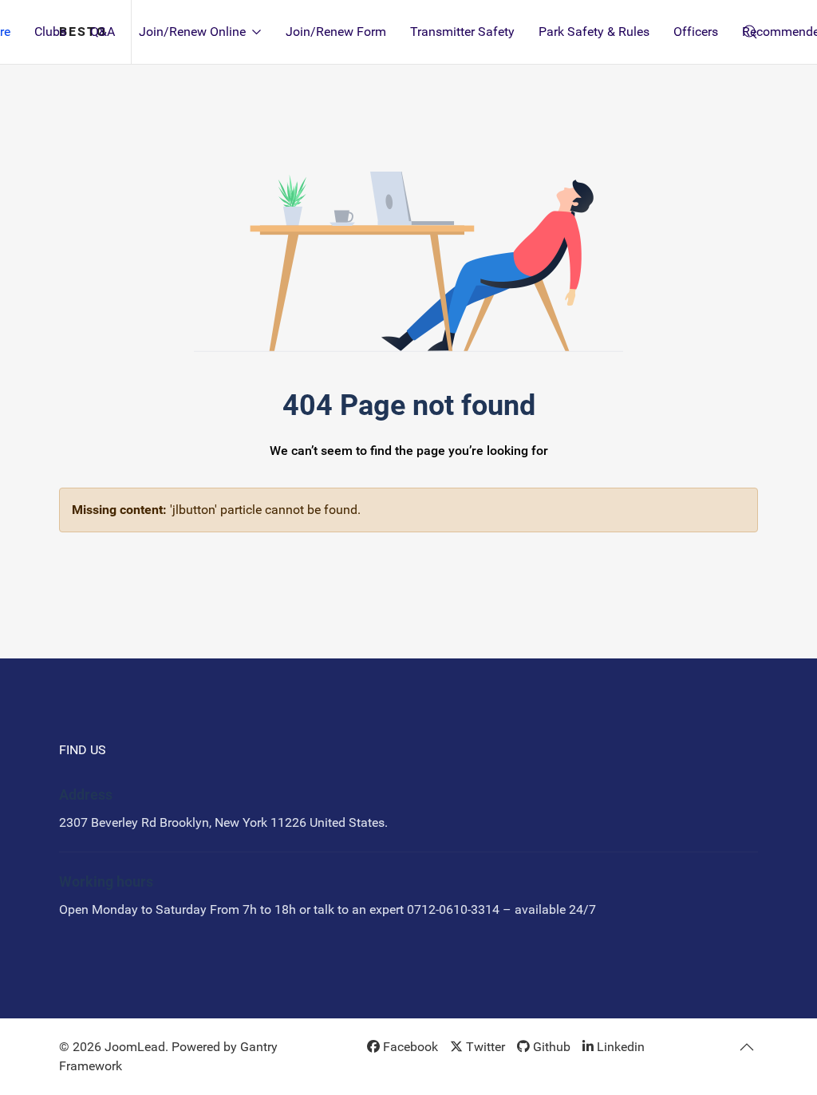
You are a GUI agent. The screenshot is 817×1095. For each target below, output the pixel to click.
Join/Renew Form (336, 31)
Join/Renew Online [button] (192, 31)
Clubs (50, 31)
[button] (747, 1047)
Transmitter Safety (462, 31)
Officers (695, 31)
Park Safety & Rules (594, 31)
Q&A (102, 31)
